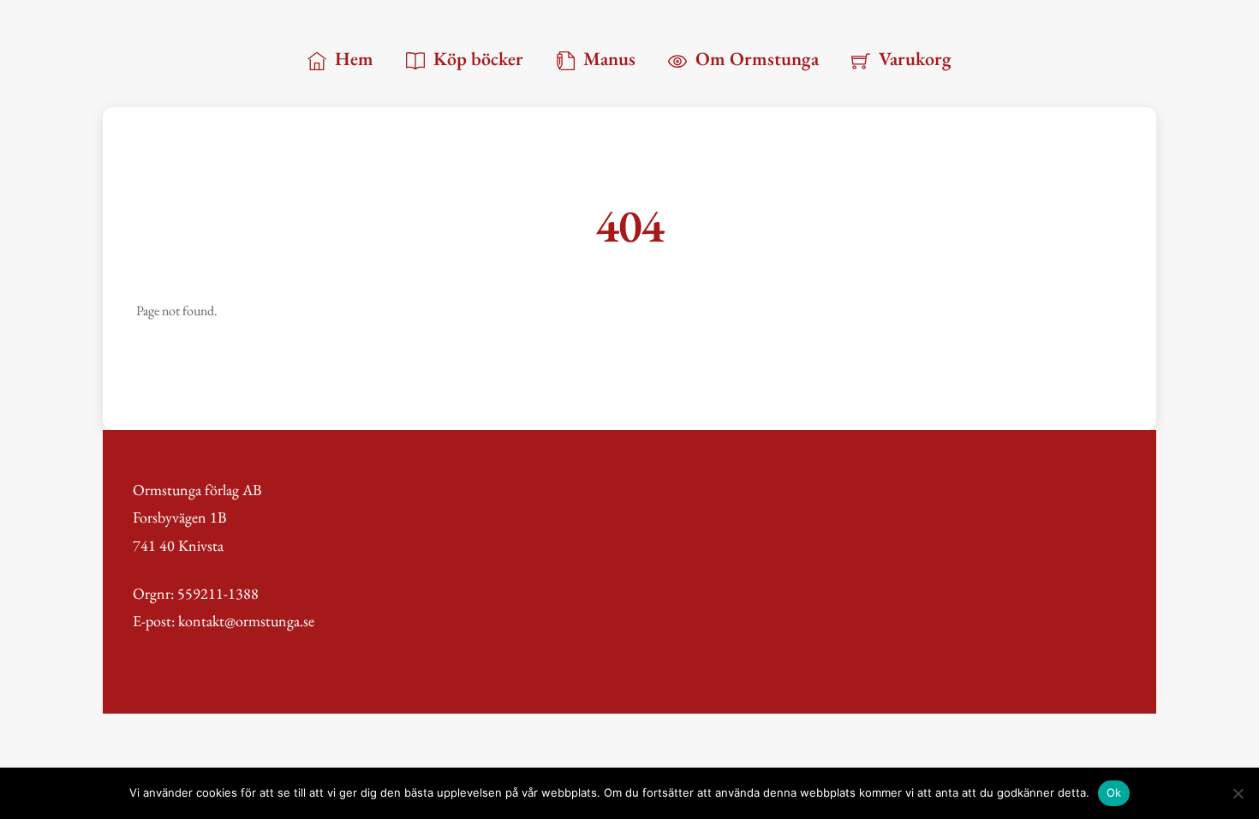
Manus (607, 58)
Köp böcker (476, 58)
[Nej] (1237, 793)
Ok (1114, 792)
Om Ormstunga (755, 58)
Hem (352, 58)
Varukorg (913, 58)
